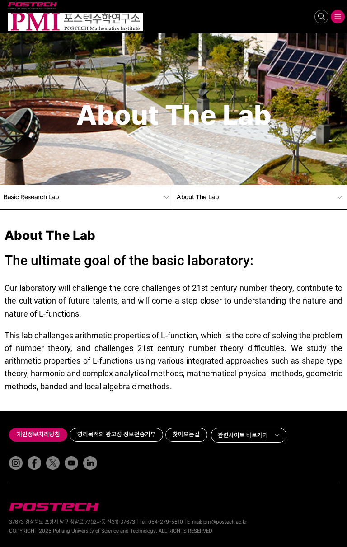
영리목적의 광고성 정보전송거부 (116, 434)
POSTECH (9, 2)
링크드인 (84, 456)
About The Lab (198, 197)
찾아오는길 (186, 434)
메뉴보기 (338, 16)
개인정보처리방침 (38, 434)
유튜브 (65, 456)
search (321, 16)
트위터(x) (47, 456)
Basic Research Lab (31, 197)
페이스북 (28, 456)
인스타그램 (10, 456)
